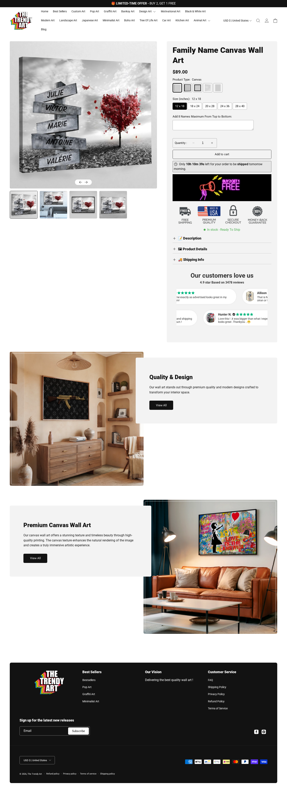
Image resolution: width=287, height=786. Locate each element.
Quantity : (181, 143)
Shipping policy (107, 774)
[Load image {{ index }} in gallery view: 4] (113, 205)
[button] (258, 20)
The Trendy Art (35, 774)
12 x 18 (179, 106)
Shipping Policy (217, 687)
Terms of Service (218, 708)
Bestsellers (88, 680)
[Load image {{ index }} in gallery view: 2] (53, 205)
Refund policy (52, 774)
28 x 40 (239, 106)
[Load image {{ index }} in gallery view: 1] (23, 205)
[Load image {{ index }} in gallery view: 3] (83, 205)
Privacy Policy (216, 694)
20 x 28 (209, 106)
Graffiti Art (88, 694)
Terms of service (88, 774)
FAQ (210, 680)
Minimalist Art (90, 701)
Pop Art (87, 687)
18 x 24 (194, 106)
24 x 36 (224, 106)
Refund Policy (216, 701)
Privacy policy (69, 774)
